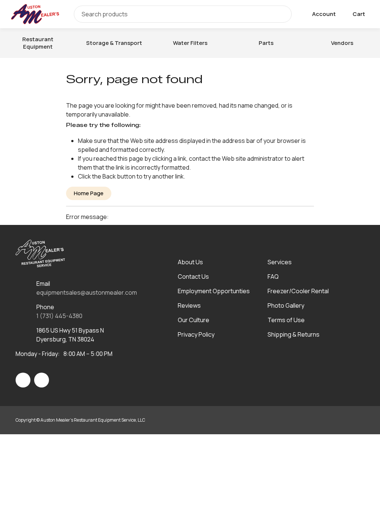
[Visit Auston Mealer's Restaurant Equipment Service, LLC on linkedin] (41, 380)
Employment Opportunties (214, 291)
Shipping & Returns (294, 334)
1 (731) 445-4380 (59, 316)
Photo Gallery (286, 305)
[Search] (280, 14)
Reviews (189, 305)
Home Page (89, 193)
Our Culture (193, 320)
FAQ (273, 276)
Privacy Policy (196, 334)
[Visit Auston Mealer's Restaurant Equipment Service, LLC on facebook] (23, 380)
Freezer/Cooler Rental (298, 291)
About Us (190, 262)
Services (280, 262)
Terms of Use (286, 320)
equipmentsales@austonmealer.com (86, 292)
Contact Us (193, 276)
